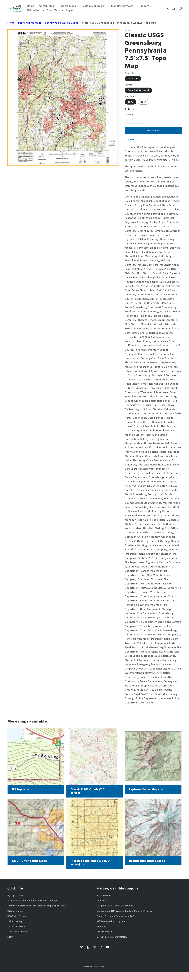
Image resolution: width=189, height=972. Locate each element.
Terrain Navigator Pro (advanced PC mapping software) (37, 905)
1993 (130, 101)
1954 (143, 101)
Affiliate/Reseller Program (111, 921)
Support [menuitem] (144, 6)
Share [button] (131, 139)
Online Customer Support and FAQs (116, 916)
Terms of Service (16, 926)
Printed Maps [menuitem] (68, 6)
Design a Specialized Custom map (115, 905)
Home (10, 22)
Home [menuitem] (30, 6)
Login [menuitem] (69, 10)
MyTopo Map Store (97, 966)
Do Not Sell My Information (112, 936)
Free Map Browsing (17, 931)
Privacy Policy (104, 931)
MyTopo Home (15, 895)
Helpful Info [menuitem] (34, 10)
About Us (102, 926)
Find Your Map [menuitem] (45, 6)
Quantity (129, 114)
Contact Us (103, 900)
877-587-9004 (104, 895)
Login (10, 936)
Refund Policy (14, 921)
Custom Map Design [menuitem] (94, 6)
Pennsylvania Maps (29, 22)
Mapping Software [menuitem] (122, 6)
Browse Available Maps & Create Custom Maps (32, 900)
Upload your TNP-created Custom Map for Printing (124, 911)
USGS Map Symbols (17, 916)
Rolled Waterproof (138, 90)
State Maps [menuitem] (53, 10)
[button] (167, 8)
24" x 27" (133, 78)
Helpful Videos (15, 911)
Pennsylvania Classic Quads (61, 22)
